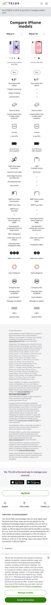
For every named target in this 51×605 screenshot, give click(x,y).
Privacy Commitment (34, 586)
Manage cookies (25, 592)
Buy (14, 72)
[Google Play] (34, 482)
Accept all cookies (25, 600)
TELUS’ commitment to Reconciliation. (25, 540)
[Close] (48, 557)
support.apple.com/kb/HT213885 (28, 420)
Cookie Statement (12, 586)
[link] (25, 493)
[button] (46, 3)
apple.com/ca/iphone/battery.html (19, 393)
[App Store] (17, 482)
